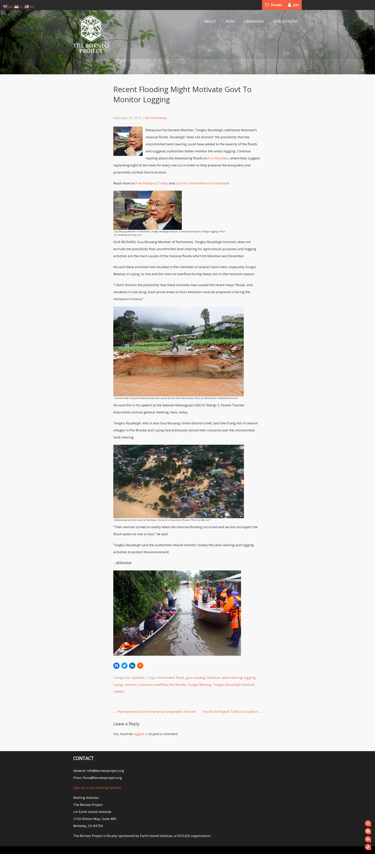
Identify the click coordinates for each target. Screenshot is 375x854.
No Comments (156, 118)
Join (296, 5)
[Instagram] (368, 823)
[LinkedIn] (368, 839)
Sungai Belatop (200, 684)
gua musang (195, 677)
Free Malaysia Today (152, 183)
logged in (140, 734)
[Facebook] (368, 831)
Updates (138, 677)
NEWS (230, 21)
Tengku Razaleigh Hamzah (233, 684)
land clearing (232, 677)
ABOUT (210, 21)
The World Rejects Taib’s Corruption (232, 711)
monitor (130, 684)
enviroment (166, 677)
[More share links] (140, 666)
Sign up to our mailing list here (97, 787)
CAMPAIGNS (254, 21)
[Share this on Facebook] (116, 666)
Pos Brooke (177, 684)
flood (180, 677)
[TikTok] (368, 847)
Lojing (118, 684)
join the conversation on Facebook (202, 183)
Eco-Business (218, 158)
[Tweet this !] (124, 666)
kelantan (213, 677)
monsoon (145, 684)
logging (249, 677)
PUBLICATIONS (285, 21)
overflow (161, 684)
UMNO (118, 691)
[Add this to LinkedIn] (132, 666)
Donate (276, 5)
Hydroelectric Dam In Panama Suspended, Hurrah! (154, 711)
